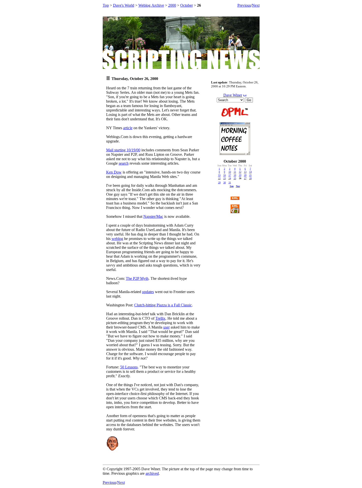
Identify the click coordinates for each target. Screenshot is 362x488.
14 (250, 172)
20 (245, 175)
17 (230, 175)
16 (224, 175)
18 (235, 175)
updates (148, 292)
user (166, 327)
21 (250, 175)
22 (219, 178)
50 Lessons (129, 367)
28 (250, 178)
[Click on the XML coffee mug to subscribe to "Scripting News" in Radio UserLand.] (234, 212)
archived (152, 473)
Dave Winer (232, 95)
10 (230, 172)
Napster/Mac (153, 216)
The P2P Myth (137, 278)
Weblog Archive (151, 5)
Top (106, 5)
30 (224, 182)
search (124, 163)
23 (224, 178)
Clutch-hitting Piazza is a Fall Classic (163, 305)
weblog (117, 238)
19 (240, 175)
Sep (232, 186)
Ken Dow (114, 172)
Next (256, 5)
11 (235, 172)
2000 (172, 5)
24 (230, 178)
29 (219, 182)
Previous (244, 5)
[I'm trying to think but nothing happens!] (112, 450)
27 (245, 178)
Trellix (160, 318)
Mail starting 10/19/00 (123, 150)
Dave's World (123, 5)
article (127, 128)
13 (245, 172)
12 (240, 172)
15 (219, 175)
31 (230, 182)
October (186, 5)
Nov (238, 186)
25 (235, 178)
